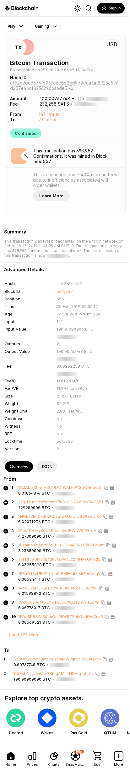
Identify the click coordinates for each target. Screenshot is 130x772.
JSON (46, 466)
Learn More (51, 195)
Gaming (42, 26)
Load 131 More (24, 634)
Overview (19, 466)
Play (11, 26)
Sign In (115, 8)
